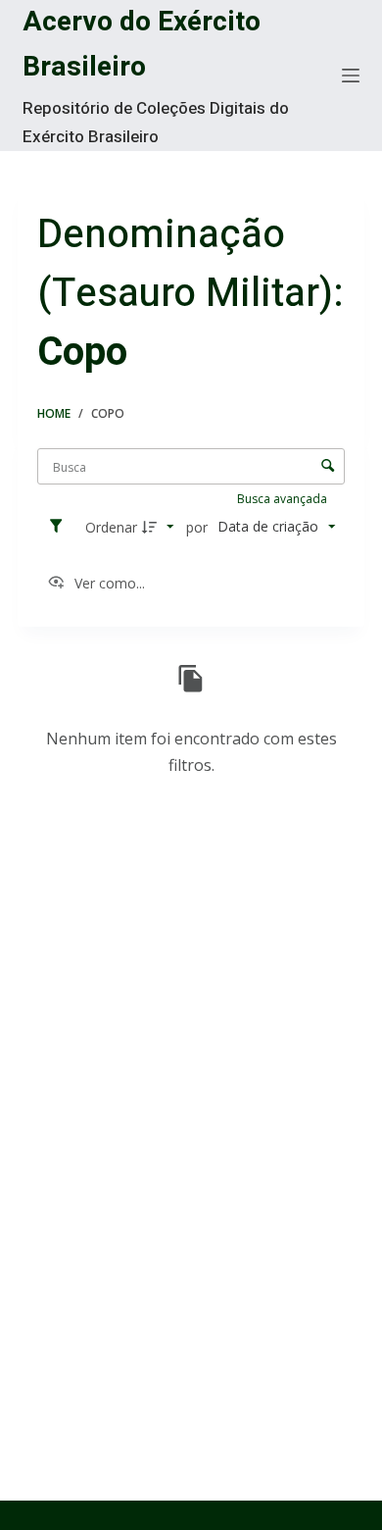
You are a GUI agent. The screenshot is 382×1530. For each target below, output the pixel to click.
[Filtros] (60, 526)
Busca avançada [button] (283, 498)
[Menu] (350, 75)
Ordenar (111, 527)
